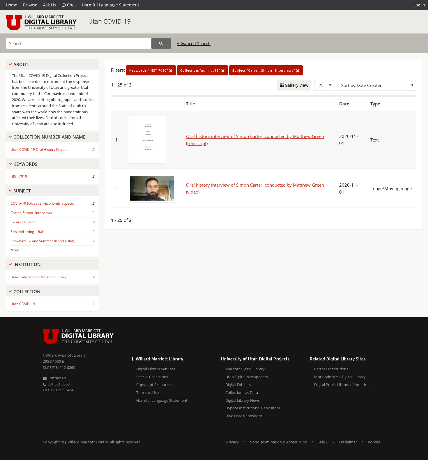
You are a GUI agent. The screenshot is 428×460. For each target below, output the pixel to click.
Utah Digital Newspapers (246, 376)
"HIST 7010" (149, 70)
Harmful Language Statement (110, 5)
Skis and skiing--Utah (27, 231)
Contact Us (56, 378)
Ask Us (49, 5)
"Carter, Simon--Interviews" (264, 70)
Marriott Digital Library (245, 368)
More (14, 249)
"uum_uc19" (200, 70)
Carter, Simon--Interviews (31, 212)
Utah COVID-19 (109, 21)
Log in (419, 5)
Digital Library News (242, 400)
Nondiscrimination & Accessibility (278, 442)
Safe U (323, 442)
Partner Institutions (331, 368)
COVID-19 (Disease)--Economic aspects (42, 203)
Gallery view (296, 85)
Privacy (232, 442)
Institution (27, 264)
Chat (71, 5)
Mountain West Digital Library (340, 376)
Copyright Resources (154, 384)
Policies (374, 442)
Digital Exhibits (238, 384)
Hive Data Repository (243, 415)
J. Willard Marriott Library (64, 355)
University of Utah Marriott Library (38, 277)
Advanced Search (194, 43)
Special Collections (152, 376)
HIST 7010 (18, 176)
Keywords (25, 164)
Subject (22, 191)
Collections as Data (241, 392)
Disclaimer (348, 442)
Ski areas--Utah (23, 222)
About (20, 64)
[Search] (161, 43)
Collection (26, 291)
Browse (30, 5)
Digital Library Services (155, 368)
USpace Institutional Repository (252, 408)
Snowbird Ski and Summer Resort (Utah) (42, 240)
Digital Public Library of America (341, 384)
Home (11, 5)
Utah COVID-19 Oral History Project (39, 149)
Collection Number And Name (49, 137)
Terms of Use (147, 392)
